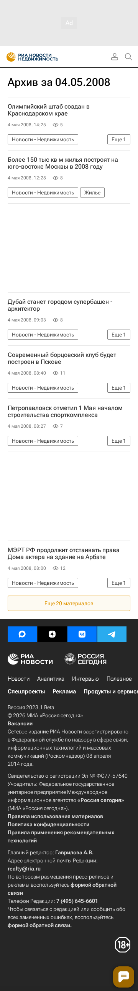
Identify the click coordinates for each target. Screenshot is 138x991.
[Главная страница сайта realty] (46, 57)
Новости (19, 678)
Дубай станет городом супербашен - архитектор (60, 305)
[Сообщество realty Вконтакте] (82, 634)
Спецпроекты (26, 691)
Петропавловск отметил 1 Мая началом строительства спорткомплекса (65, 411)
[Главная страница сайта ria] (8, 57)
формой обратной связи (39, 925)
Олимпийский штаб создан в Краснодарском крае (49, 110)
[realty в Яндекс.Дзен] (52, 634)
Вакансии (20, 723)
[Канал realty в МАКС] (22, 634)
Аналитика (50, 678)
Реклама (64, 691)
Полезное (119, 678)
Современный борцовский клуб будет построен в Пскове (62, 358)
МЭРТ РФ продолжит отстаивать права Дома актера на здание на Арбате (64, 554)
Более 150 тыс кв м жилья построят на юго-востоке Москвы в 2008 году (63, 163)
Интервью (85, 678)
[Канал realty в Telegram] (112, 634)
